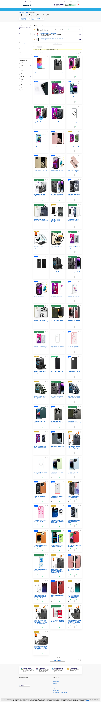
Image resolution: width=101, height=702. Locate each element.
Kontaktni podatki (56, 690)
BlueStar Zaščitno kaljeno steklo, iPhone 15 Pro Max (74, 297)
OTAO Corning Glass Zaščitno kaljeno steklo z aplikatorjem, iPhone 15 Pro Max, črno (40, 596)
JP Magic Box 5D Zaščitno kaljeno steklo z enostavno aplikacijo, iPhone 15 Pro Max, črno (40, 347)
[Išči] (37, 5)
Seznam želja (74, 1)
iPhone (27, 12)
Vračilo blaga (55, 685)
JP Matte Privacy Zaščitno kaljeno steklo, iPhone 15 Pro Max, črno (74, 72)
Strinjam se (88, 700)
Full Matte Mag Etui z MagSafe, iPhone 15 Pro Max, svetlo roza (73, 347)
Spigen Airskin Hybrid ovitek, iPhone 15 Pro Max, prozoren (73, 497)
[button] (57, 44)
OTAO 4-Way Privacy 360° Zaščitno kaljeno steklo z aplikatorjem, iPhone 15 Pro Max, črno (57, 221)
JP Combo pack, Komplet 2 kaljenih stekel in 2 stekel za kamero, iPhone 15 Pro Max (39, 195)
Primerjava (67, 1)
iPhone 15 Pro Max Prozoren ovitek (41, 271)
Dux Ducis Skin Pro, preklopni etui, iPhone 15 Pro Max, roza (73, 171)
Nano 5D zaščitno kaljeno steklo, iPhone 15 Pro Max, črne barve (57, 546)
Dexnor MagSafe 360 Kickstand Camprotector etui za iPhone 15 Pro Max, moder (74, 397)
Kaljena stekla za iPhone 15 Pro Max (25, 28)
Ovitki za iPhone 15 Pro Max (25, 29)
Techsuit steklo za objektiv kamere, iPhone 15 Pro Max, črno (57, 422)
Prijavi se (80, 1)
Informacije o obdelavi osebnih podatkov (60, 692)
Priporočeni (40, 46)
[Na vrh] (34, 660)
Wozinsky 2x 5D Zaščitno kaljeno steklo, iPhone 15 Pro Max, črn (57, 171)
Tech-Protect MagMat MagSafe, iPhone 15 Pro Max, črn (57, 195)
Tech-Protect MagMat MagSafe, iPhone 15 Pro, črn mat (57, 397)
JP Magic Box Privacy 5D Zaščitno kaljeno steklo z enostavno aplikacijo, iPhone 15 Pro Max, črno (74, 247)
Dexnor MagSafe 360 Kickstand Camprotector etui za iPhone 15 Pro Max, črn (40, 372)
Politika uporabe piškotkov (57, 688)
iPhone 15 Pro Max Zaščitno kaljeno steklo (48, 33)
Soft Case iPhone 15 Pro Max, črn (74, 371)
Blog (37, 1)
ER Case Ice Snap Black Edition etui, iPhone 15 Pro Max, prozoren (74, 122)
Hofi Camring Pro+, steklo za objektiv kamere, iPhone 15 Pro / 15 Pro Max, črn (74, 422)
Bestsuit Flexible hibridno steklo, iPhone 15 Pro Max (40, 570)
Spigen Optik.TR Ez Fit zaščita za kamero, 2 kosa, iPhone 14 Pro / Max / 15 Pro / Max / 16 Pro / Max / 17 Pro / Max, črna (41, 648)
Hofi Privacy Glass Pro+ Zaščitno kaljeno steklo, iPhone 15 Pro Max (57, 321)
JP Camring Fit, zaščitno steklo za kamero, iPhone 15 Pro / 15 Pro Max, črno (57, 97)
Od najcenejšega (46, 46)
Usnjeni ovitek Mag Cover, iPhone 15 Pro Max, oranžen (40, 546)
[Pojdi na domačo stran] (25, 5)
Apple (23, 12)
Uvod (20, 12)
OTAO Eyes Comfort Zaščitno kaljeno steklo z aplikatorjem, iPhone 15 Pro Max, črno (73, 596)
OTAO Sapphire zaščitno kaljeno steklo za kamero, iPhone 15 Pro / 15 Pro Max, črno (57, 521)
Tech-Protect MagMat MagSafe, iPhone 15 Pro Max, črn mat (74, 272)
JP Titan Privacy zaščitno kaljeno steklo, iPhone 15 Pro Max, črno (74, 147)
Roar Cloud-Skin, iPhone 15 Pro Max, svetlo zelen (57, 473)
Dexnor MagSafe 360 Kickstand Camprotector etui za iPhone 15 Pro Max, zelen (40, 397)
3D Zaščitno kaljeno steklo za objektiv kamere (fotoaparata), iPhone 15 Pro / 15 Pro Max (57, 72)
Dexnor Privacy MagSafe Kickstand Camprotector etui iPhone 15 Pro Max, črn (56, 272)
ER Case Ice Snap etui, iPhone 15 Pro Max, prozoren (40, 473)
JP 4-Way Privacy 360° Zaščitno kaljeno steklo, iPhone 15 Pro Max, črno (40, 122)
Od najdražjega (52, 46)
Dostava (20, 1)
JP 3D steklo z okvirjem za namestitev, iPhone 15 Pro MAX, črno (57, 122)
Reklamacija (55, 683)
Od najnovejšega (59, 46)
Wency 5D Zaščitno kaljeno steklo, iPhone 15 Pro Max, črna (40, 147)
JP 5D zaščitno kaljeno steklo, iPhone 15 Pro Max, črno (56, 297)
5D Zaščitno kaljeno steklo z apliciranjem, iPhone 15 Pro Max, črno (74, 97)
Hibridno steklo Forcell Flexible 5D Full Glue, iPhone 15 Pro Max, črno (57, 621)
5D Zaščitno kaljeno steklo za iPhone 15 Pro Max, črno (39, 297)
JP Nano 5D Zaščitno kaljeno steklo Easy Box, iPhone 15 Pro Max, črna (73, 220)
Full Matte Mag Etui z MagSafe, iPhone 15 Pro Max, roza (40, 521)
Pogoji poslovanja (56, 681)
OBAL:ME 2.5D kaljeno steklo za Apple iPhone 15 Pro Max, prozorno (74, 521)
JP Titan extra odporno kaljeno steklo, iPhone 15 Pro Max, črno (40, 447)
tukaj (46, 700)
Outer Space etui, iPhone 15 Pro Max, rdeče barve (57, 497)
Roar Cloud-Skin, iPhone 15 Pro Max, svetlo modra (73, 473)
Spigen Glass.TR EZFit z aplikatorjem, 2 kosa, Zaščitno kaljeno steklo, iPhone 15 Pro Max (40, 247)
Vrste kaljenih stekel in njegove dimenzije (29, 1)
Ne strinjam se (81, 700)
